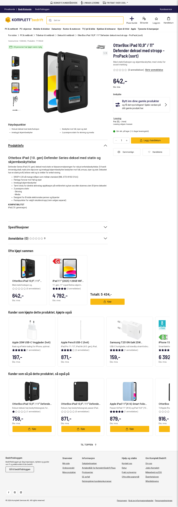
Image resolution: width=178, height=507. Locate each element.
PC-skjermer (26, 29)
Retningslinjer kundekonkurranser (97, 481)
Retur (124, 468)
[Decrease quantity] (116, 140)
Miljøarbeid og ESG (153, 472)
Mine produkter (69, 472)
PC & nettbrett (11, 29)
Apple (133, 29)
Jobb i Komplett (152, 468)
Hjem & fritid (123, 29)
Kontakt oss (127, 463)
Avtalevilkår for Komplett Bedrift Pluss (99, 468)
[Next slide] (105, 82)
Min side (66, 463)
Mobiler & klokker (41, 29)
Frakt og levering (129, 472)
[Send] (50, 20)
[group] (66, 82)
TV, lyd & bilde (88, 29)
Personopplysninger (163, 500)
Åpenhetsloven (152, 477)
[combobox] (84, 20)
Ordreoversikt (68, 468)
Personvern (122, 500)
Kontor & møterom (71, 29)
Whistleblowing (152, 481)
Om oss (148, 463)
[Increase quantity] (126, 140)
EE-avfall (86, 477)
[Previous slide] (26, 82)
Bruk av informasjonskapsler (141, 500)
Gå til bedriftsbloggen (19, 469)
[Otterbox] (101, 47)
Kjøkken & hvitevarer (106, 29)
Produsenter (87, 472)
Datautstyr (56, 29)
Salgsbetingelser (89, 463)
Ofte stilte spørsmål (130, 477)
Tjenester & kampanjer (148, 29)
